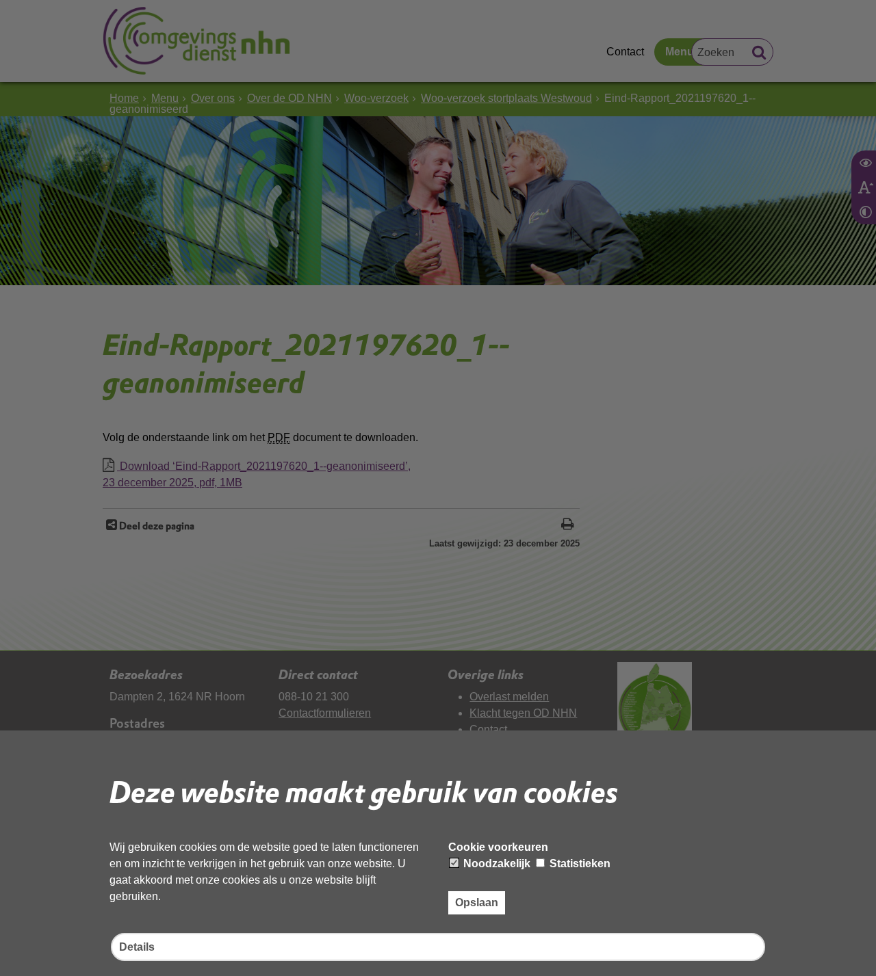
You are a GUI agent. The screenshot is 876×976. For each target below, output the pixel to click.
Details (137, 947)
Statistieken (578, 863)
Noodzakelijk (495, 863)
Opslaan (476, 902)
